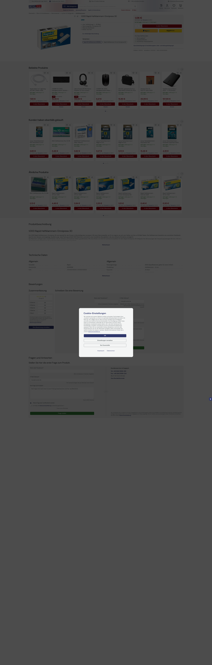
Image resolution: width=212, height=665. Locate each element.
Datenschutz (111, 351)
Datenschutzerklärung (94, 331)
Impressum (100, 351)
